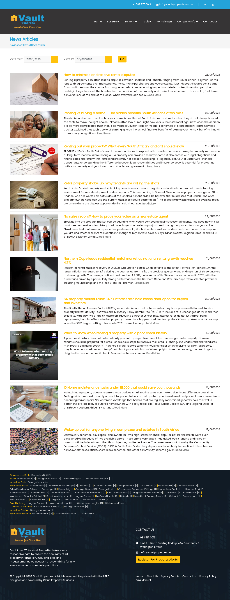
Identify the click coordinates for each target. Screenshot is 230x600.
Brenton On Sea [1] (105, 485)
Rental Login (164, 21)
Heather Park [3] (194, 489)
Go (122, 59)
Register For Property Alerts (158, 559)
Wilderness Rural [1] (116, 503)
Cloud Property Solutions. (58, 580)
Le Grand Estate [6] (107, 496)
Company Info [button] (186, 21)
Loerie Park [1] (89, 513)
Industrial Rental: (20, 510)
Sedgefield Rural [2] (49, 478)
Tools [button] (145, 21)
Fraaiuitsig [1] (66, 489)
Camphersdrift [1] (128, 485)
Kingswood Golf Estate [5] (148, 492)
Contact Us (210, 21)
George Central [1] (86, 489)
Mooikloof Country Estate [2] (150, 496)
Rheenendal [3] (26, 478)
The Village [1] (73, 499)
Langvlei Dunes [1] (84, 496)
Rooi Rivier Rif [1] (19, 499)
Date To (69, 58)
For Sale (112, 21)
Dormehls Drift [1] (41, 475)
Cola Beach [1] (148, 485)
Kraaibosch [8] (192, 492)
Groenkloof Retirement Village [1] (137, 489)
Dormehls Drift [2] (42, 513)
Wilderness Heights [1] (90, 503)
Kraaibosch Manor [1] (66, 513)
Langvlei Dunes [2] (37, 503)
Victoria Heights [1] (73, 478)
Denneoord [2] (167, 485)
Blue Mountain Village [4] (63, 485)
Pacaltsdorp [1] (192, 496)
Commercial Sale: (20, 475)
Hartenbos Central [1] (170, 489)
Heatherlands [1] (19, 492)
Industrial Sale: (19, 482)
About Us (152, 576)
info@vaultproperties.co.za (176, 4)
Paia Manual (143, 580)
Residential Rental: (21, 513)
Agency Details (170, 576)
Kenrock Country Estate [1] (90, 492)
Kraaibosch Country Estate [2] (27, 496)
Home (98, 21)
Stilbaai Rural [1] (39, 499)
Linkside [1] (126, 496)
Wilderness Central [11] (96, 499)
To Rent (129, 21)
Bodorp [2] (86, 485)
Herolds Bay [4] (40, 492)
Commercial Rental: (22, 506)
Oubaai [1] (175, 496)
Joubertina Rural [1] (62, 492)
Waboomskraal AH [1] (62, 503)
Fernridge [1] (49, 489)
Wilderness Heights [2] (99, 478)
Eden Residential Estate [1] (25, 489)
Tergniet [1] (56, 499)
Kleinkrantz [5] (173, 492)
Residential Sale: (20, 485)
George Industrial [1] (40, 482)
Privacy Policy (207, 576)
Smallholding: (18, 503)
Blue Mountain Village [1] (48, 506)
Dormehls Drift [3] (188, 485)
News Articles (38, 44)
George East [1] (108, 489)
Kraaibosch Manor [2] (59, 496)
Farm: (13, 478)
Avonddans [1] (38, 485)
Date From (16, 58)
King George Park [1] (119, 492)
